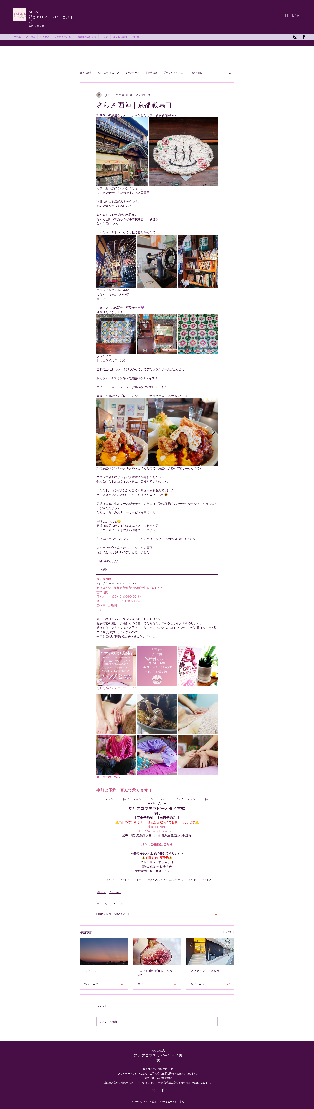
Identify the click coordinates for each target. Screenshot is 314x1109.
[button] (229, 72)
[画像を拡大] (122, 151)
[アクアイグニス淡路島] (210, 951)
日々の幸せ (115, 892)
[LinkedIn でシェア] (114, 903)
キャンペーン (132, 72)
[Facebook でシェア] (98, 903)
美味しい (101, 892)
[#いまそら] (104, 951)
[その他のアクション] (216, 95)
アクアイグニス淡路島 (205, 971)
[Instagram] (295, 36)
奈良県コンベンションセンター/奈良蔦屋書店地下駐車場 (157, 1082)
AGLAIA (35, 12)
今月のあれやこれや (108, 72)
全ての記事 (86, 72)
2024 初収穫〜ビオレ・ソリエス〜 (156, 973)
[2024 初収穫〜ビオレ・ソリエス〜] (157, 951)
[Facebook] (303, 36)
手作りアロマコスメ (174, 72)
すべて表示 (228, 932)
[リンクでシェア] (122, 903)
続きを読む (196, 72)
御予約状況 (151, 72)
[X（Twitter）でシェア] (106, 903)
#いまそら (90, 971)
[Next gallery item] (214, 432)
